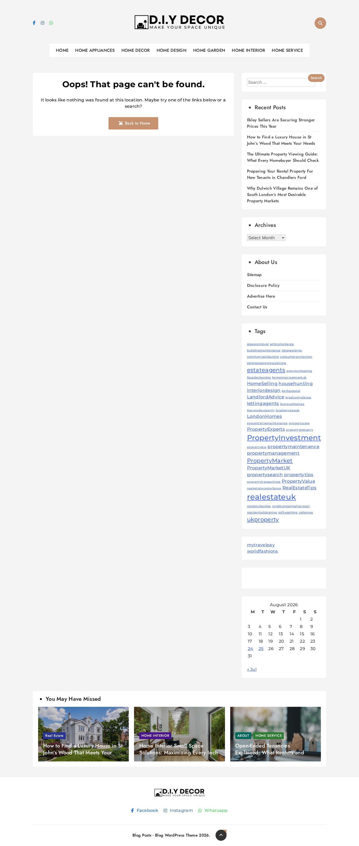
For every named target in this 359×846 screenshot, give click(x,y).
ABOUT (243, 735)
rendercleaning (259, 506)
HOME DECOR (135, 50)
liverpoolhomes (292, 404)
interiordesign (264, 390)
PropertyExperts (266, 429)
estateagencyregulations (266, 363)
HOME (62, 50)
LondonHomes (264, 416)
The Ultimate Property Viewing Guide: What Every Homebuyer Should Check (283, 157)
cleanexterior (292, 350)
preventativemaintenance (267, 423)
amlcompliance (282, 344)
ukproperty (263, 519)
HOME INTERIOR (248, 50)
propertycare (299, 423)
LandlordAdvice (265, 396)
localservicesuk (288, 410)
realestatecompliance (264, 488)
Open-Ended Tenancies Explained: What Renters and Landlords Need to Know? (269, 752)
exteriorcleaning (299, 371)
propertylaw (256, 447)
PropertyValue (298, 481)
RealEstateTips (299, 487)
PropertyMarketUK (268, 467)
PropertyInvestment (284, 437)
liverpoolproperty (261, 410)
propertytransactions (264, 482)
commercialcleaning (263, 357)
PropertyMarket (270, 460)
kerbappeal (291, 391)
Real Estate (54, 735)
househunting (296, 383)
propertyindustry (299, 430)
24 (250, 648)
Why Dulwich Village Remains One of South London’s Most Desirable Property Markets (282, 194)
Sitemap (254, 275)
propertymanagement (273, 453)
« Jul (252, 669)
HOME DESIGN (172, 50)
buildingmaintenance (264, 350)
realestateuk (271, 496)
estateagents (266, 370)
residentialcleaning (262, 512)
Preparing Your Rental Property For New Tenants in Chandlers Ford (280, 174)
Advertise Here (261, 296)
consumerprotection (296, 357)
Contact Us (257, 307)
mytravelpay (261, 544)
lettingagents (263, 403)
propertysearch (265, 474)
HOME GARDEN (209, 50)
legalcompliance (298, 397)
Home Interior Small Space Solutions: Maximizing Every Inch (178, 749)
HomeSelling (262, 383)
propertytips (299, 474)
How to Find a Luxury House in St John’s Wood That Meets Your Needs (281, 140)
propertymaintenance (293, 446)
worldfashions (262, 551)
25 (261, 648)
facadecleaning (259, 377)
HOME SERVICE (287, 50)
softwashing (288, 512)
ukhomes (306, 512)
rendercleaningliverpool (291, 506)
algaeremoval (258, 344)
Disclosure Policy (263, 285)
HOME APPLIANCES (95, 50)
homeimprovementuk (289, 377)
